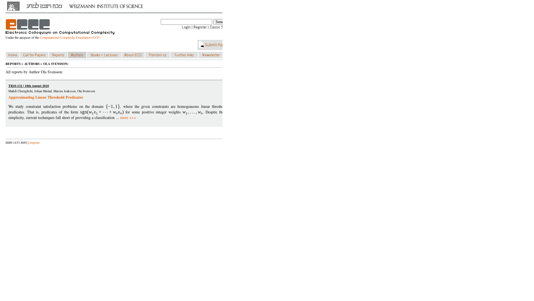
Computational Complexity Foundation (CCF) (70, 37)
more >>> (128, 117)
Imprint (34, 142)
